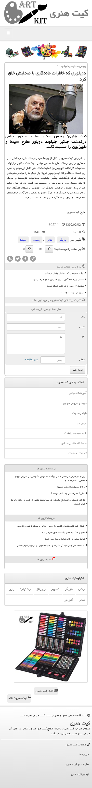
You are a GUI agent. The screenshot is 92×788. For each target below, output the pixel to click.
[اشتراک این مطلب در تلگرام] (32, 259)
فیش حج (82, 423)
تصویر (55, 589)
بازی (11, 589)
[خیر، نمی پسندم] (29, 249)
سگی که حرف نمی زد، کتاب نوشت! (68, 493)
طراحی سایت (79, 413)
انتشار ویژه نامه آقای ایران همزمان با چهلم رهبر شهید (57, 279)
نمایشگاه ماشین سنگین (74, 443)
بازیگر (62, 240)
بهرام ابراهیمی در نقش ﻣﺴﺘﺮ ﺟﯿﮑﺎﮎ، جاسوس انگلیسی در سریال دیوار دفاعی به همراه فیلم (50, 478)
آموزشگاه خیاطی (78, 393)
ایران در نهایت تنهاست (72, 292)
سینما (23, 240)
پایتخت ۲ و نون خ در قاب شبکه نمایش (65, 286)
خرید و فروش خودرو (75, 403)
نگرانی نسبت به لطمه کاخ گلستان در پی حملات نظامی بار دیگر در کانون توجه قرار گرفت (48, 501)
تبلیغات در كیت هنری (77, 764)
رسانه (31, 158)
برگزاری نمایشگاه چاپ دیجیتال (70, 487)
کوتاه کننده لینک (77, 453)
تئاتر (66, 183)
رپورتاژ (41, 589)
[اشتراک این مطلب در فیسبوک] (25, 259)
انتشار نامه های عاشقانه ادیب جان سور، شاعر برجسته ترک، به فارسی (51, 525)
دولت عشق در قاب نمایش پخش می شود (64, 273)
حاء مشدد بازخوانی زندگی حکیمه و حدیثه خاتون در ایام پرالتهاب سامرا (50, 545)
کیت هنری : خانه (18, 698)
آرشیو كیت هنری (80, 774)
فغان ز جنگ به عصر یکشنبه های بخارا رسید (63, 532)
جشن (81, 589)
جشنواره (25, 589)
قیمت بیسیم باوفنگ (75, 433)
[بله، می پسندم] (49, 249)
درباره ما (84, 754)
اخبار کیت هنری (45, 690)
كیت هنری (73, 212)
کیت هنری (69, 13)
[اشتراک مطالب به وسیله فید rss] (10, 259)
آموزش (68, 600)
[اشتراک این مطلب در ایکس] (17, 259)
